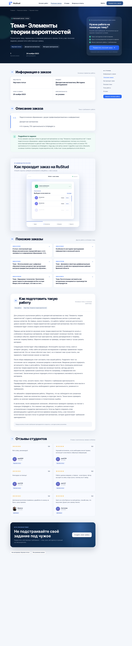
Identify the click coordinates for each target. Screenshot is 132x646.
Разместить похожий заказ (103, 48)
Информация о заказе (109, 74)
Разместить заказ (114, 3)
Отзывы (66, 3)
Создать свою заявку (82, 535)
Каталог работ (43, 3)
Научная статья (33, 10)
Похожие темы (107, 84)
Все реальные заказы (39, 552)
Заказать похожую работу (112, 96)
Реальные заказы (56, 3)
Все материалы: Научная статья (20, 552)
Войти (103, 3)
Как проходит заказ (109, 81)
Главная (12, 10)
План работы (107, 88)
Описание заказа (108, 77)
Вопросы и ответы (78, 3)
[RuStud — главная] (14, 3)
